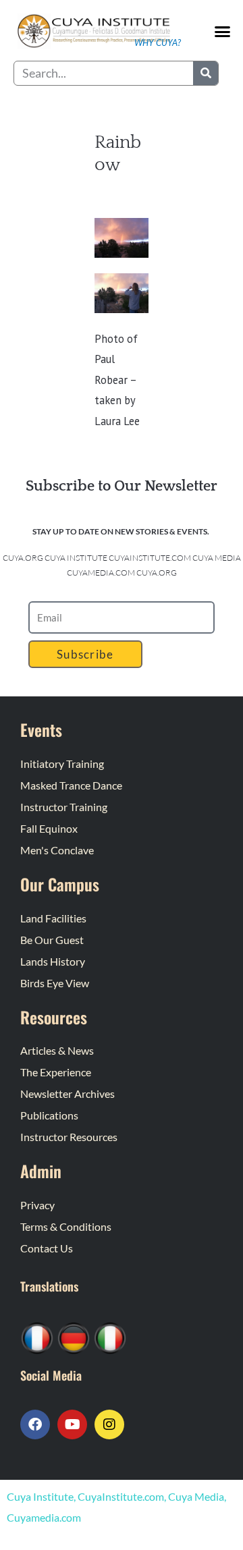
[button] (223, 32)
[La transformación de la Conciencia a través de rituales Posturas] (110, 1336)
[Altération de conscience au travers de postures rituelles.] (37, 1336)
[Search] (205, 73)
